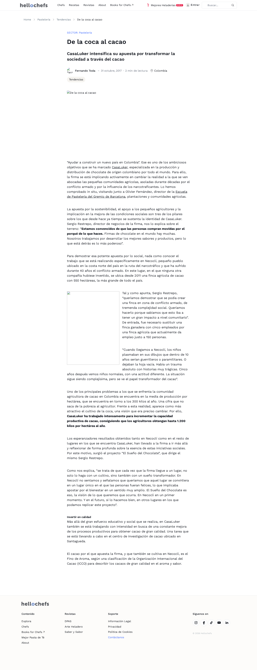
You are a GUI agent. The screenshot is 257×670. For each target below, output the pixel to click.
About (102, 5)
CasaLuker (119, 167)
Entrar (195, 4)
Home (27, 19)
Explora (26, 621)
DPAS (68, 621)
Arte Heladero (74, 626)
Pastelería (43, 19)
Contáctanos (116, 637)
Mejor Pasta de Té (33, 637)
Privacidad (114, 626)
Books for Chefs (120, 5)
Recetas (74, 5)
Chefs (61, 5)
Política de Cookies (120, 631)
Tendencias (64, 19)
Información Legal (119, 621)
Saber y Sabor (74, 631)
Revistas (88, 5)
